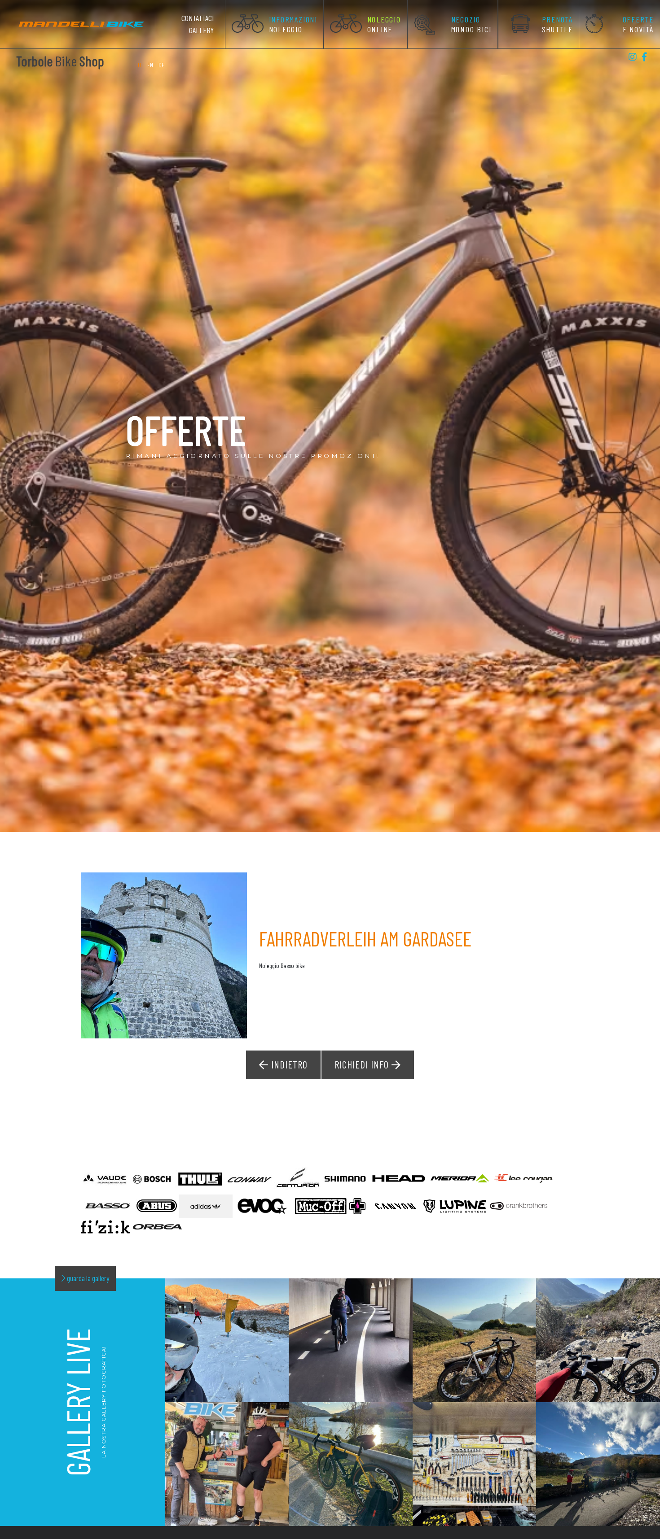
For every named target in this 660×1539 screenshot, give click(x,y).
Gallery (201, 30)
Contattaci (197, 18)
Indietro (288, 1064)
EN (150, 65)
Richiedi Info (363, 1064)
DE (161, 65)
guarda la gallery (87, 1277)
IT (140, 65)
